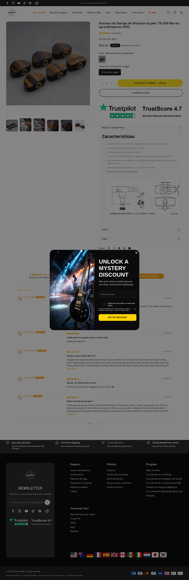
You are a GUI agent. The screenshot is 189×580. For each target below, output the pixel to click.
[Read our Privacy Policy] (134, 309)
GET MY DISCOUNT (117, 317)
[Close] (136, 253)
